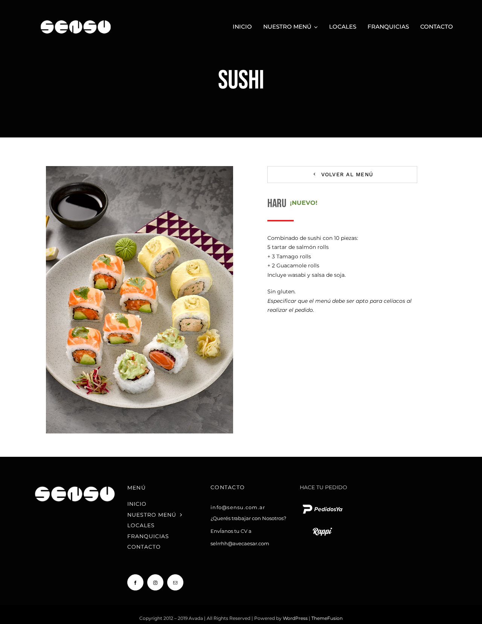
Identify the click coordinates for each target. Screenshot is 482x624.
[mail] (175, 582)
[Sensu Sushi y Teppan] (75, 17)
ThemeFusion (327, 618)
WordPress (296, 618)
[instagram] (155, 582)
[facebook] (135, 582)
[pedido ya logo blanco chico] (322, 504)
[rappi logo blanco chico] (322, 526)
